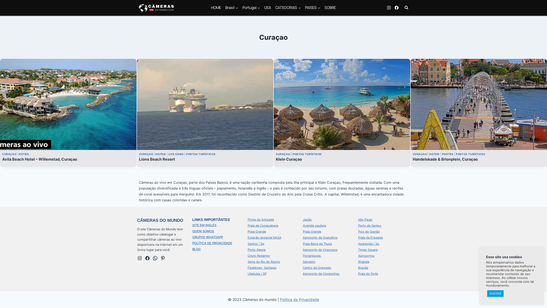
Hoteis (24, 154)
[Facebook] (396, 8)
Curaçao (9, 154)
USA (267, 7)
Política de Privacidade (299, 300)
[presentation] (68, 104)
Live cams (176, 154)
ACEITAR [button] (495, 293)
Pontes (447, 154)
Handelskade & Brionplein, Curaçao (445, 159)
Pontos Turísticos (200, 154)
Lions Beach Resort (157, 159)
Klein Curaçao (289, 159)
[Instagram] (389, 8)
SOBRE (330, 7)
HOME (216, 7)
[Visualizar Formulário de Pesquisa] (406, 8)
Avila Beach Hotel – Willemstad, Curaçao (39, 159)
